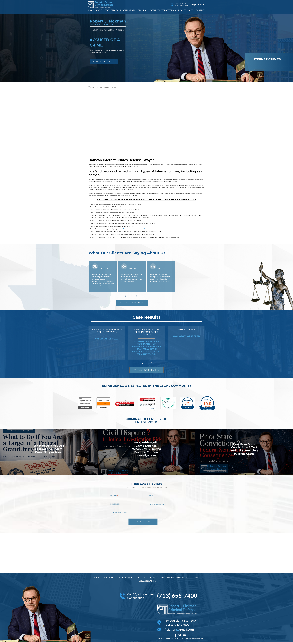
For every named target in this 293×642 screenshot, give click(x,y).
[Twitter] (180, 635)
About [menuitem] (99, 10)
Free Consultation (104, 61)
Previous (125, 296)
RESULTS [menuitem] (182, 10)
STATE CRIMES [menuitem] (111, 10)
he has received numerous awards (134, 229)
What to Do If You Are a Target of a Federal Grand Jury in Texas (49, 449)
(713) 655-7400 (197, 4)
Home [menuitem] (91, 10)
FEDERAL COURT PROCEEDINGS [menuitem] (162, 10)
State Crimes (108, 577)
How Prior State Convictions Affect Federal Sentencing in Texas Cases (244, 449)
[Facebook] (176, 635)
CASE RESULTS (149, 577)
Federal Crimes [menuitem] (127, 10)
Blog (187, 577)
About (97, 577)
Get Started (143, 521)
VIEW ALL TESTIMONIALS (132, 302)
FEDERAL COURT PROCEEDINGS (170, 577)
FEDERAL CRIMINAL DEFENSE (128, 577)
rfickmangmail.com (178, 629)
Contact (196, 577)
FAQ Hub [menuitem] (142, 10)
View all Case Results (146, 369)
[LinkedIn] (184, 635)
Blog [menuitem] (191, 10)
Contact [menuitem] (200, 10)
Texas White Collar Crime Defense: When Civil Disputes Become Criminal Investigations (146, 449)
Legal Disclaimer (147, 581)
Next (136, 296)
